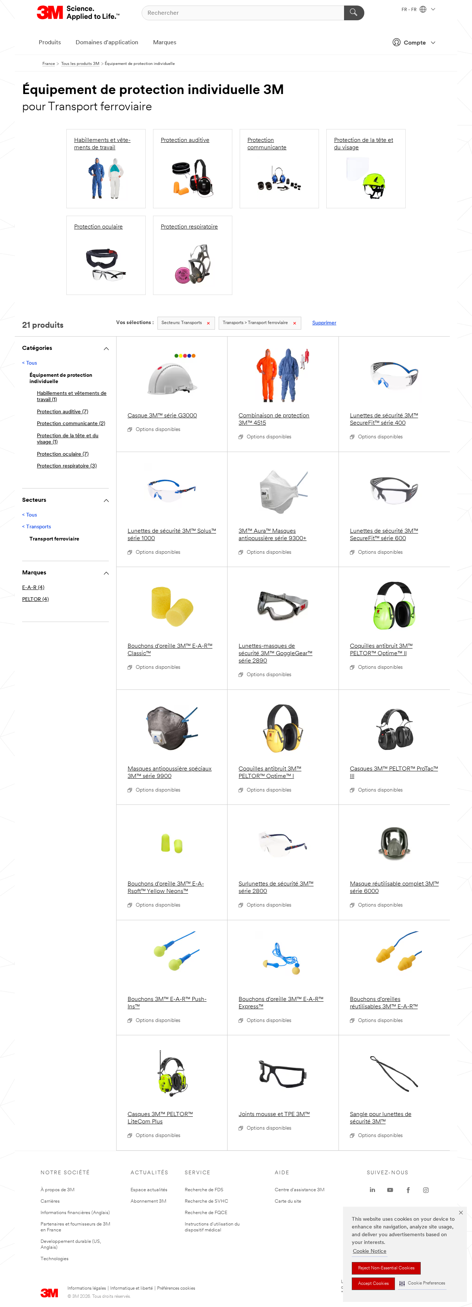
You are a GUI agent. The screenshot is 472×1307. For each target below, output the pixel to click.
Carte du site (288, 1201)
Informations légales (86, 1288)
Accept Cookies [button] (373, 1284)
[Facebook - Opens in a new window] (408, 1190)
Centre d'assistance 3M (299, 1190)
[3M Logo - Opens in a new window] (79, 13)
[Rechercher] (354, 13)
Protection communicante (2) (71, 424)
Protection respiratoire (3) (67, 466)
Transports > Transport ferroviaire (255, 323)
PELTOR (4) (35, 599)
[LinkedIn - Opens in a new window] (372, 1190)
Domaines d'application (107, 43)
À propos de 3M (57, 1190)
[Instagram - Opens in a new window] (425, 1190)
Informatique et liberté (131, 1288)
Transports (182, 323)
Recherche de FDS (204, 1190)
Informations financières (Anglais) (75, 1212)
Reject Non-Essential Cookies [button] (386, 1268)
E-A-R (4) (33, 588)
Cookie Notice (369, 1251)
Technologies (55, 1258)
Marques (164, 43)
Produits (50, 43)
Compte (414, 43)
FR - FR (410, 10)
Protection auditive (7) (62, 412)
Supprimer (324, 323)
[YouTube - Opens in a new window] (390, 1190)
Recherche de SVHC (206, 1201)
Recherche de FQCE (206, 1212)
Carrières (50, 1201)
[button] (422, 1284)
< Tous (29, 363)
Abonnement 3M (148, 1201)
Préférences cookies (176, 1288)
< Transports (36, 527)
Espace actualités (149, 1190)
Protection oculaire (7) (62, 454)
